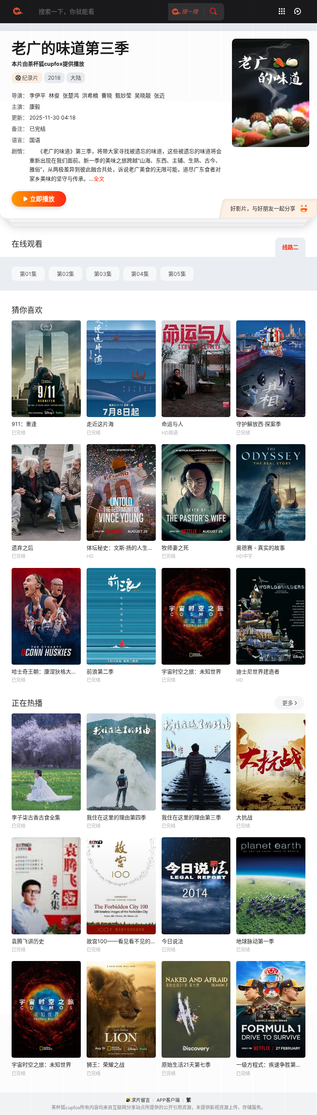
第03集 (103, 273)
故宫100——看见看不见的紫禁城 (121, 941)
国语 (34, 140)
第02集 (65, 273)
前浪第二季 (100, 671)
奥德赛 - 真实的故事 (260, 547)
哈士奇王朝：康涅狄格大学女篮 (46, 671)
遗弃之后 (22, 547)
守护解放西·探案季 (258, 424)
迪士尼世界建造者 (258, 671)
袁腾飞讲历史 (28, 941)
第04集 (140, 273)
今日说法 (172, 941)
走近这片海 (100, 424)
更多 (287, 702)
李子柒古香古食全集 (36, 817)
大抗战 (244, 817)
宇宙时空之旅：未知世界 (191, 671)
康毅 (34, 106)
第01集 (28, 273)
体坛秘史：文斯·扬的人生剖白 (121, 547)
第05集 (177, 273)
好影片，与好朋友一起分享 (262, 208)
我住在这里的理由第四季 (116, 817)
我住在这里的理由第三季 (191, 817)
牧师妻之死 (175, 547)
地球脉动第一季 (255, 941)
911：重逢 (24, 424)
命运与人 (172, 424)
